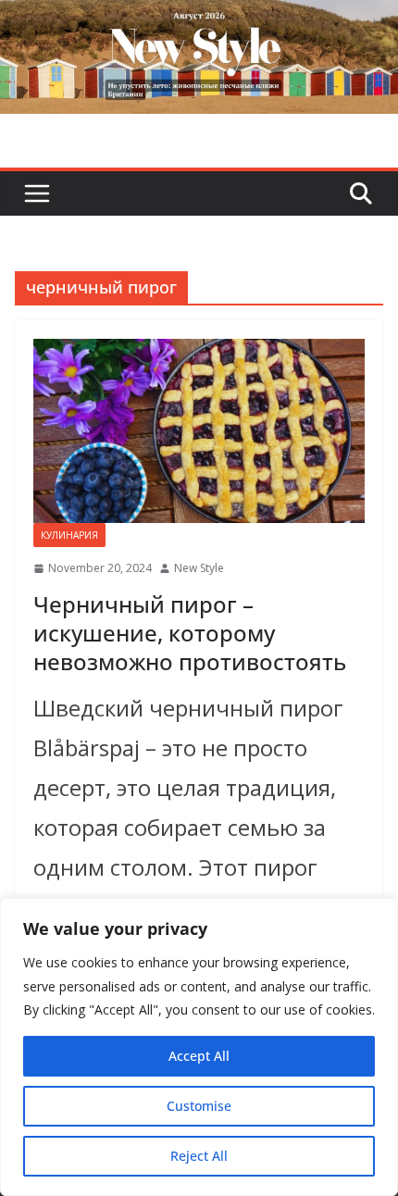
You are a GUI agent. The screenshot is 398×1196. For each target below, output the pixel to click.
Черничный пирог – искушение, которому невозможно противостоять (189, 633)
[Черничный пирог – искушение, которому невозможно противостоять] (199, 431)
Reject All (199, 1156)
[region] (199, 1047)
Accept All (199, 1056)
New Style (199, 568)
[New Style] (199, 20)
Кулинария (69, 535)
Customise (199, 1106)
